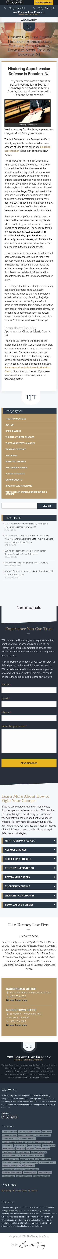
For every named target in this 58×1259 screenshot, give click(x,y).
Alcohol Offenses (10, 1132)
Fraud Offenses (9, 1149)
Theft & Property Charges (20, 443)
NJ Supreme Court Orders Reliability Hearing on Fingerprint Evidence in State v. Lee (26, 525)
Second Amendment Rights (13, 1166)
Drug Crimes (7, 1145)
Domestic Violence (16, 461)
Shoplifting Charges (18, 859)
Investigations (8, 1152)
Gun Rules (21, 1149)
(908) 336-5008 (17, 8)
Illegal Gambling (43, 1149)
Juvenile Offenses (38, 1152)
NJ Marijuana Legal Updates (32, 1155)
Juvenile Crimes (23, 1152)
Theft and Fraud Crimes (12, 1172)
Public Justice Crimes (11, 1162)
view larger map (18, 1000)
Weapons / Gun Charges (20, 895)
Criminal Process (43, 1135)
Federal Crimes (49, 1145)
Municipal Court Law (11, 1155)
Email (5, 698)
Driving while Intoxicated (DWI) (39, 1142)
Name (6, 684)
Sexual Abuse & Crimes (19, 904)
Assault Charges (16, 849)
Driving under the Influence (14, 1142)
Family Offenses (34, 1145)
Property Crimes (26, 1159)
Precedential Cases (10, 1159)
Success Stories (31, 1169)
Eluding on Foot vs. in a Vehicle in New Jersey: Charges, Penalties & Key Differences (25, 552)
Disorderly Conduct (17, 886)
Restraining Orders (17, 467)
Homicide (30, 1149)
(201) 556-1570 (46, 8)
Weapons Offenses (16, 449)
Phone (6, 712)
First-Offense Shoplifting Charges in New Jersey (26, 562)
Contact (34, 1191)
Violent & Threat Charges (20, 437)
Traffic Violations (16, 419)
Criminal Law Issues (26, 1135)
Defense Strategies (10, 1138)
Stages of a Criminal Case (13, 1169)
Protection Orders (43, 1159)
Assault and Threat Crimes (29, 1132)
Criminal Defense (9, 1135)
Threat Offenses (29, 1172)
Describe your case (14, 726)
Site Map (7, 1191)
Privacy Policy (21, 1191)
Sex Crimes (11, 455)
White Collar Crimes (41, 1176)
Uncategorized (9, 1176)
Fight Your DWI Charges (20, 840)
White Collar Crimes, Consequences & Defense (26, 493)
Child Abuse (47, 1132)
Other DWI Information (19, 868)
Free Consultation (44, 2)
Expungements (14, 480)
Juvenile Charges (15, 473)
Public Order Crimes (30, 1162)
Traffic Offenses (45, 1172)
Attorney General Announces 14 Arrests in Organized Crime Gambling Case (28, 573)
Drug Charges (13, 431)
